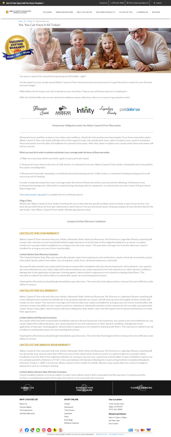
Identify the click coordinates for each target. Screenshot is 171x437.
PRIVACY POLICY (101, 434)
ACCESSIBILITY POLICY (116, 434)
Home (21, 21)
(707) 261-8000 (115, 409)
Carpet (29, 21)
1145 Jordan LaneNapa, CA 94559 (116, 405)
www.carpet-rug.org (34, 194)
